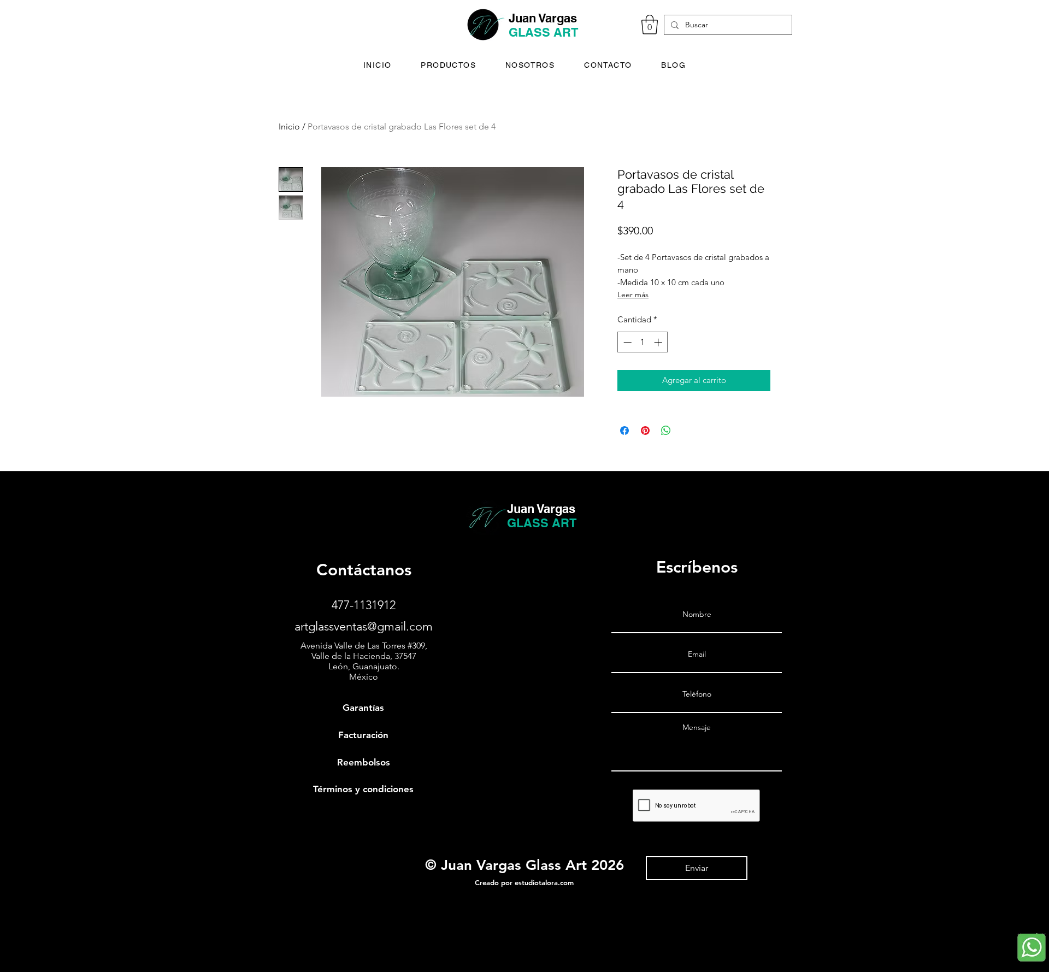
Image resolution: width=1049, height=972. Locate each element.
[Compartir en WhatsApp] (666, 430)
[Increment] (659, 342)
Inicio (289, 126)
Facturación (363, 734)
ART (565, 32)
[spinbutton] (643, 342)
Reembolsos (363, 762)
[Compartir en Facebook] (624, 430)
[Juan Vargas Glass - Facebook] (13, 928)
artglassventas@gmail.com (363, 626)
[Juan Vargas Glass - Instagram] (13, 951)
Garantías (363, 707)
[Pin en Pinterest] (645, 430)
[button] (649, 24)
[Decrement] (626, 342)
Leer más (633, 294)
